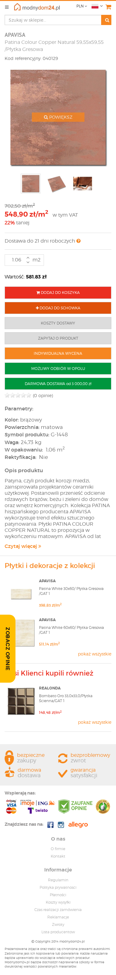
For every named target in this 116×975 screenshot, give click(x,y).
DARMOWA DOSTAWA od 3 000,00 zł (58, 383)
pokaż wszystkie (94, 653)
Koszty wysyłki (58, 902)
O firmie (58, 848)
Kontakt (58, 856)
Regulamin (58, 880)
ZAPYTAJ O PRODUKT (58, 338)
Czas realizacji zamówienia (58, 909)
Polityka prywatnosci (58, 887)
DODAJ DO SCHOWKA (59, 308)
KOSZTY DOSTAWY (58, 323)
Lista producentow (58, 932)
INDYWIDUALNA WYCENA (58, 353)
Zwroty (58, 924)
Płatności (58, 894)
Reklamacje (58, 917)
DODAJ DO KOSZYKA (60, 292)
